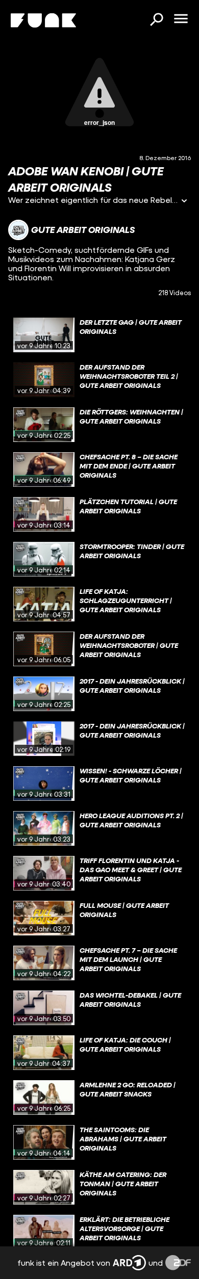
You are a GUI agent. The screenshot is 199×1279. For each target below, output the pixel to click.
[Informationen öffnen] (184, 201)
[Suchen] (156, 20)
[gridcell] (99, 335)
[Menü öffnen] (180, 19)
